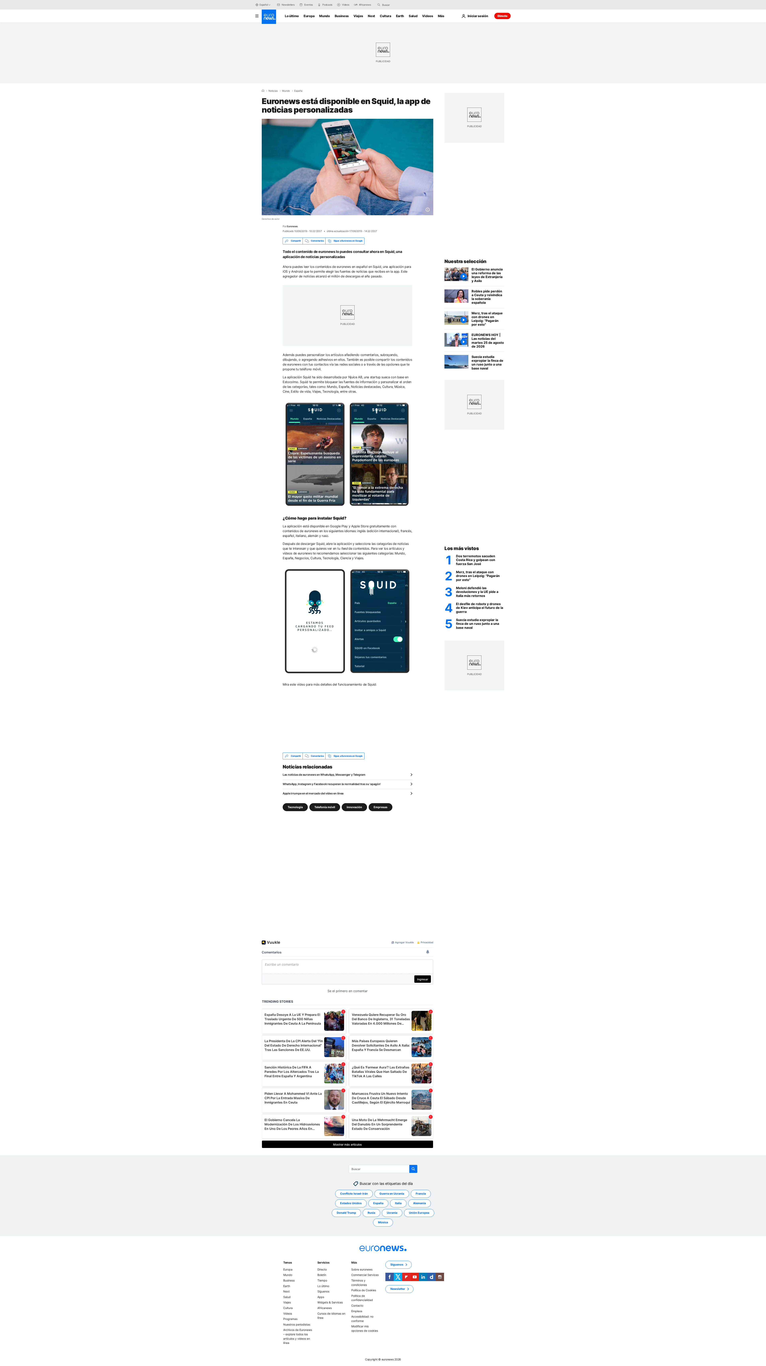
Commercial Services (365, 1275)
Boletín (321, 1275)
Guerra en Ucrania (391, 1193)
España (298, 91)
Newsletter (397, 1289)
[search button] (379, 5)
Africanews (324, 1308)
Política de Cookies (363, 1290)
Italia (398, 1203)
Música (383, 1222)
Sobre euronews (361, 1269)
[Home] (263, 90)
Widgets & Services (330, 1302)
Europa (309, 16)
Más (354, 1262)
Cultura (385, 16)
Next (371, 16)
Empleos (356, 1311)
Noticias (273, 91)
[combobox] (399, 5)
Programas (290, 1319)
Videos (427, 16)
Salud (413, 16)
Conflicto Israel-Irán (354, 1193)
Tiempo (322, 1280)
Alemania (419, 1203)
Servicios (323, 1262)
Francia (421, 1193)
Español (264, 4)
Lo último (292, 16)
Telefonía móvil (324, 807)
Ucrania (392, 1213)
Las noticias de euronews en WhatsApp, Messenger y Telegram (324, 774)
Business (342, 16)
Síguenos (323, 1291)
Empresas (380, 807)
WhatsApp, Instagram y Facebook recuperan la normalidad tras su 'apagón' (332, 784)
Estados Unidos (351, 1203)
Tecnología (295, 807)
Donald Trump (346, 1213)
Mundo (324, 16)
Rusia (371, 1213)
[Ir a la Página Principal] (269, 17)
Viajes (358, 16)
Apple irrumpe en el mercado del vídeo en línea (313, 793)
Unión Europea (419, 1213)
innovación (354, 807)
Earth (400, 16)
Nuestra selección (465, 261)
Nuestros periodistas (296, 1324)
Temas (287, 1262)
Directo (502, 16)
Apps (320, 1297)
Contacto (357, 1305)
